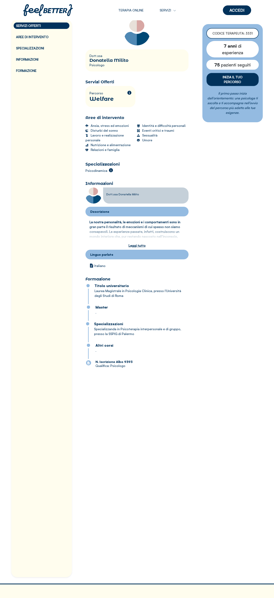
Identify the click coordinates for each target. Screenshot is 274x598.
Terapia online (131, 10)
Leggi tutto (137, 245)
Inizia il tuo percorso (233, 79)
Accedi (237, 10)
